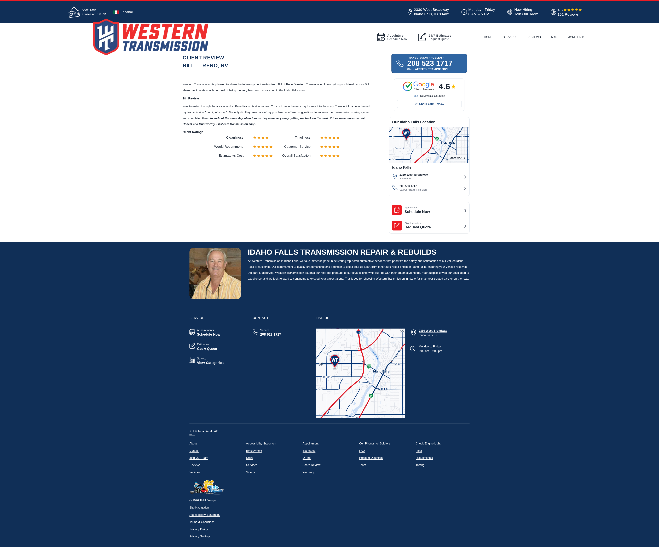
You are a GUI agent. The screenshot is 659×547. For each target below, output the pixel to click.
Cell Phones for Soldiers (374, 443)
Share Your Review (431, 104)
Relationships (424, 457)
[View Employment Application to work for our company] (522, 12)
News (249, 457)
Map (554, 37)
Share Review (311, 465)
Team (362, 465)
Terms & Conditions (202, 522)
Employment (254, 450)
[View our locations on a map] (360, 373)
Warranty (308, 472)
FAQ (362, 450)
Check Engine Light (428, 443)
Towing (420, 465)
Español (126, 12)
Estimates (309, 450)
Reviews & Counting (429, 95)
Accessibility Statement (261, 443)
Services (510, 37)
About (193, 443)
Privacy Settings (200, 536)
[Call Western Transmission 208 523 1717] (280, 332)
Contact (194, 450)
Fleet (419, 450)
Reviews (534, 37)
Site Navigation (199, 507)
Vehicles (194, 472)
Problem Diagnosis (371, 457)
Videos (250, 472)
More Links (576, 37)
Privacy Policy (198, 529)
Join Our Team (198, 457)
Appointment (311, 443)
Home (488, 37)
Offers (307, 457)
